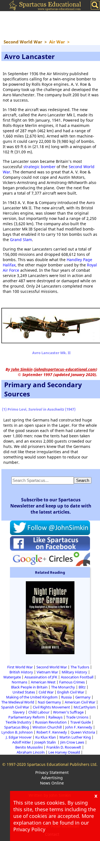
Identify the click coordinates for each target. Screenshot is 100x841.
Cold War (46, 692)
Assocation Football (77, 677)
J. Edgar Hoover (19, 737)
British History (21, 672)
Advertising (52, 777)
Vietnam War (47, 672)
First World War (20, 667)
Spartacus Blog (16, 727)
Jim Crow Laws (72, 742)
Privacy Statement (52, 772)
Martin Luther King (75, 737)
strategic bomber (39, 166)
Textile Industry (18, 722)
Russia (66, 697)
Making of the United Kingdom (32, 697)
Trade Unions (77, 717)
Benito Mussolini (29, 747)
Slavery (19, 712)
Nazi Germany (49, 702)
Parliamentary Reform (26, 717)
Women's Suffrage (68, 712)
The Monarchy (63, 687)
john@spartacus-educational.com (65, 369)
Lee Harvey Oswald (64, 752)
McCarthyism (85, 707)
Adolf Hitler (21, 742)
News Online (52, 783)
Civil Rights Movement (51, 707)
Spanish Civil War (15, 707)
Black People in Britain (29, 687)
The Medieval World (17, 702)
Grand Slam (21, 239)
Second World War (51, 667)
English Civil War (70, 692)
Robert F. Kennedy (51, 732)
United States (23, 692)
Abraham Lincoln (31, 752)
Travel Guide (80, 722)
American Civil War (80, 702)
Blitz (82, 687)
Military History (74, 672)
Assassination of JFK (40, 677)
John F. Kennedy (78, 727)
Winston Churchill (47, 727)
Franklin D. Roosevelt (63, 747)
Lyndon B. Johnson (17, 732)
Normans (19, 682)
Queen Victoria (83, 732)
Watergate (12, 677)
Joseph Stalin (45, 742)
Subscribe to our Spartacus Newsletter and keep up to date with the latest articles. (50, 506)
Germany (83, 697)
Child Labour (38, 712)
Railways (55, 717)
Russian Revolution (51, 722)
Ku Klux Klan (45, 737)
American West (43, 682)
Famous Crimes (72, 682)
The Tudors (80, 667)
